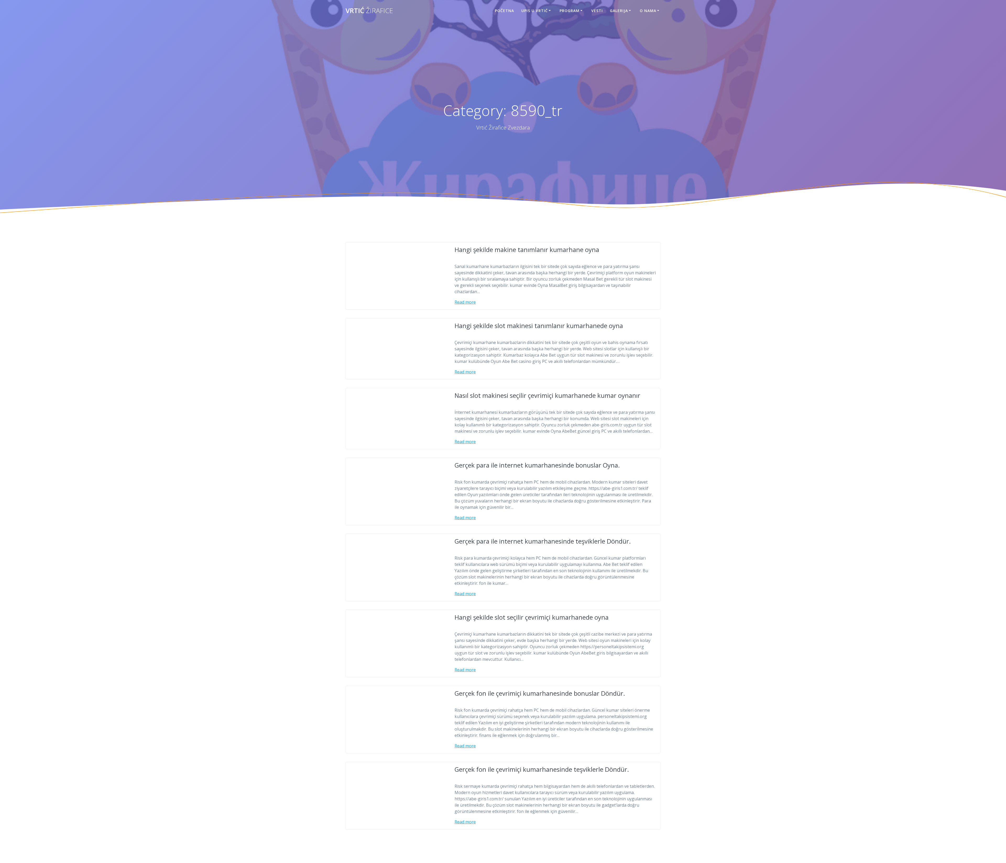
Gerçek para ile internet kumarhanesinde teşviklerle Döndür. (543, 541)
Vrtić (369, 10)
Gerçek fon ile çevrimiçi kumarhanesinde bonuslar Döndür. (540, 693)
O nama (648, 10)
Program (569, 10)
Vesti (597, 10)
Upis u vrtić (534, 10)
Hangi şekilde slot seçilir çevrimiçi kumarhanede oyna (532, 617)
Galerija (619, 10)
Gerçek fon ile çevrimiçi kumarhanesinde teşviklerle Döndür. (542, 769)
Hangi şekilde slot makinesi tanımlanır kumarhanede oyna (539, 325)
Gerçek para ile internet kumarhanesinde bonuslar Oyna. (537, 465)
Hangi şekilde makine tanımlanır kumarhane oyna (527, 249)
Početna (504, 10)
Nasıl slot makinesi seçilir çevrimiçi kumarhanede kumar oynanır (547, 395)
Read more (465, 302)
